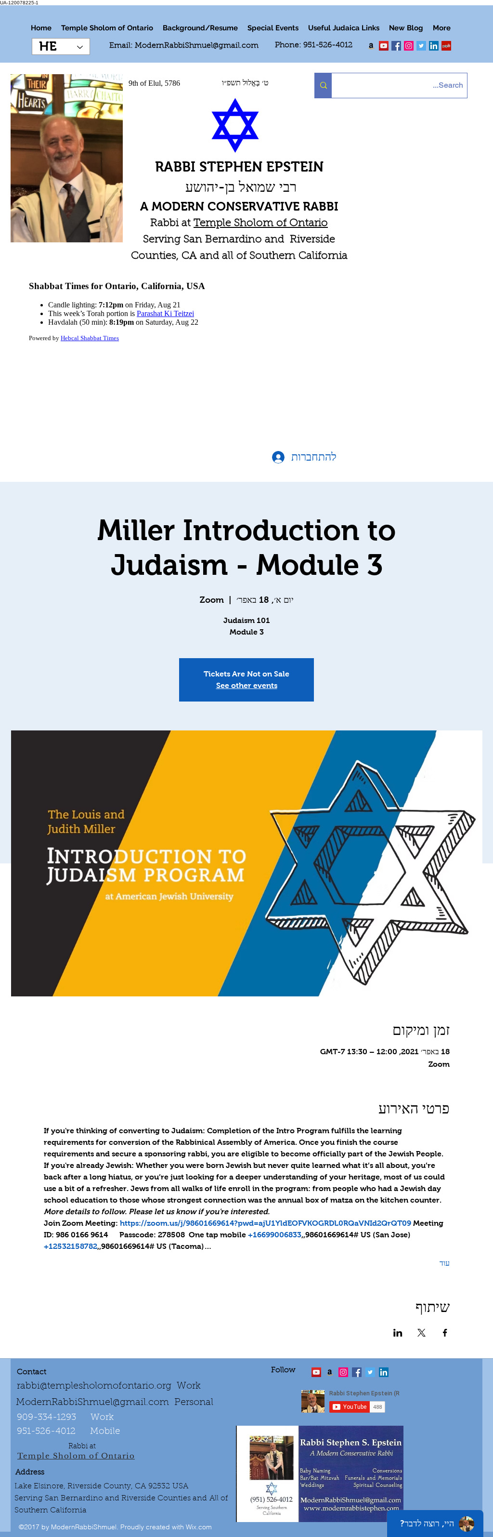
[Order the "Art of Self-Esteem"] (330, 1372)
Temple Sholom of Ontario (261, 223)
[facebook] (396, 46)
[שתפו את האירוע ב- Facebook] (445, 1333)
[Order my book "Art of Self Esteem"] (371, 46)
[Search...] (323, 85)
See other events (246, 685)
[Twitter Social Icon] (421, 46)
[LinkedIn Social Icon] (434, 46)
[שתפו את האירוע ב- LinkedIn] (397, 1333)
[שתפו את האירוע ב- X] (421, 1333)
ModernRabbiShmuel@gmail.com (197, 46)
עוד (445, 1263)
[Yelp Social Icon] (446, 46)
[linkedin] (409, 46)
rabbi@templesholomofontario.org (94, 1386)
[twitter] (384, 46)
